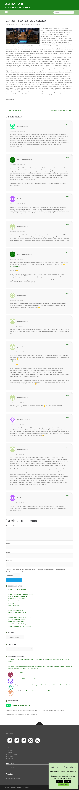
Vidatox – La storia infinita (15, 615)
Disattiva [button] (67, 781)
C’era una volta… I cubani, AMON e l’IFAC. (19, 617)
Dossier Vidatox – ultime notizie (17, 612)
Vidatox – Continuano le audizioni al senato (20, 594)
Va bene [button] (59, 781)
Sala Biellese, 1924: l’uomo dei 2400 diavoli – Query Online (25, 659)
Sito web (9, 561)
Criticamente (11, 603)
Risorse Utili (11, 758)
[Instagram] (30, 740)
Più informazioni (63, 784)
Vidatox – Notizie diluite (15, 601)
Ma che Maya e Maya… (14, 110)
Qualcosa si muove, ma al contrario (61, 110)
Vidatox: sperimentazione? (15, 610)
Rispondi (67, 124)
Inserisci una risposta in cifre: (15, 572)
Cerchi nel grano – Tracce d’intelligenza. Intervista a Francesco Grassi (50, 685)
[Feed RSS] (37, 740)
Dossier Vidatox (12, 754)
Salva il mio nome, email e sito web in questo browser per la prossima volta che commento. (36, 569)
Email (8, 552)
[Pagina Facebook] (9, 740)
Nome (8, 543)
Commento (10, 526)
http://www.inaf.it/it (15, 266)
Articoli (10, 752)
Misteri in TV (36, 24)
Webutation (9, 732)
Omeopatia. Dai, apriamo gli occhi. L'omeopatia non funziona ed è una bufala (30, 666)
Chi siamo (10, 750)
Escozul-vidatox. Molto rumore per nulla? (20, 626)
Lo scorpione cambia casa (15, 592)
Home (9, 748)
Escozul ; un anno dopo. (14, 608)
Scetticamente (14, 3)
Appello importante (13, 605)
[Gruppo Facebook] (16, 740)
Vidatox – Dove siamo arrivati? (16, 619)
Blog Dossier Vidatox (14, 778)
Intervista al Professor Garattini (17, 589)
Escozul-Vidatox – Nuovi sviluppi (17, 624)
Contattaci (10, 756)
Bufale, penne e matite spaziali (29, 673)
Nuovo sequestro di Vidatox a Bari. (18, 596)
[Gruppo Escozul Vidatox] (23, 740)
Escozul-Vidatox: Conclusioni (16, 622)
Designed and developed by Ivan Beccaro (17, 787)
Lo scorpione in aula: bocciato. (16, 599)
